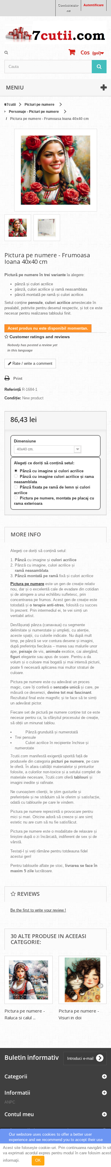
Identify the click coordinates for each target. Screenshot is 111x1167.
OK (38, 1160)
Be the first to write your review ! (38, 910)
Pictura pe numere (27, 584)
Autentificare (93, 5)
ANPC (9, 1102)
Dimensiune (25, 441)
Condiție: (12, 398)
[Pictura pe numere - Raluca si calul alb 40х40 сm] (28, 980)
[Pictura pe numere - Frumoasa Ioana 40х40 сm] (18, 228)
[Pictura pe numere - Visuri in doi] (83, 980)
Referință (12, 389)
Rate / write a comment (31, 363)
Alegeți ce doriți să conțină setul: (44, 463)
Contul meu (19, 1114)
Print (17, 378)
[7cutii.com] (55, 32)
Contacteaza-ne (68, 7)
